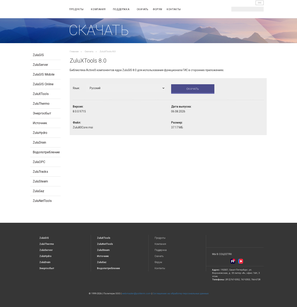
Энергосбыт (42, 113)
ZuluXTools (41, 94)
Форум (157, 9)
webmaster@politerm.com (136, 293)
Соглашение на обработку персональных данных (181, 293)
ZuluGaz (38, 191)
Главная (74, 51)
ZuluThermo (41, 104)
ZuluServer (40, 65)
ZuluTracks (40, 172)
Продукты (76, 9)
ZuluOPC (39, 162)
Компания (98, 9)
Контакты (174, 9)
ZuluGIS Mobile (44, 74)
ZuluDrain (39, 142)
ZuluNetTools (42, 201)
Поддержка (121, 9)
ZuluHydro (40, 133)
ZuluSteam (40, 181)
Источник (40, 123)
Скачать (142, 9)
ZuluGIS (38, 55)
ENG (259, 3)
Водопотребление (46, 152)
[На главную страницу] (46, 10)
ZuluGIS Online (43, 84)
